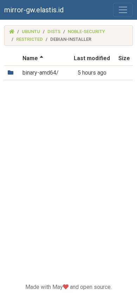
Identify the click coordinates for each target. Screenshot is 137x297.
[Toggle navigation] (123, 10)
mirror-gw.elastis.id (34, 10)
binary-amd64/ (40, 72)
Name (33, 58)
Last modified (92, 58)
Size (124, 58)
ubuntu (31, 31)
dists (53, 31)
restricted (29, 39)
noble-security (86, 31)
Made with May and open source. (68, 287)
